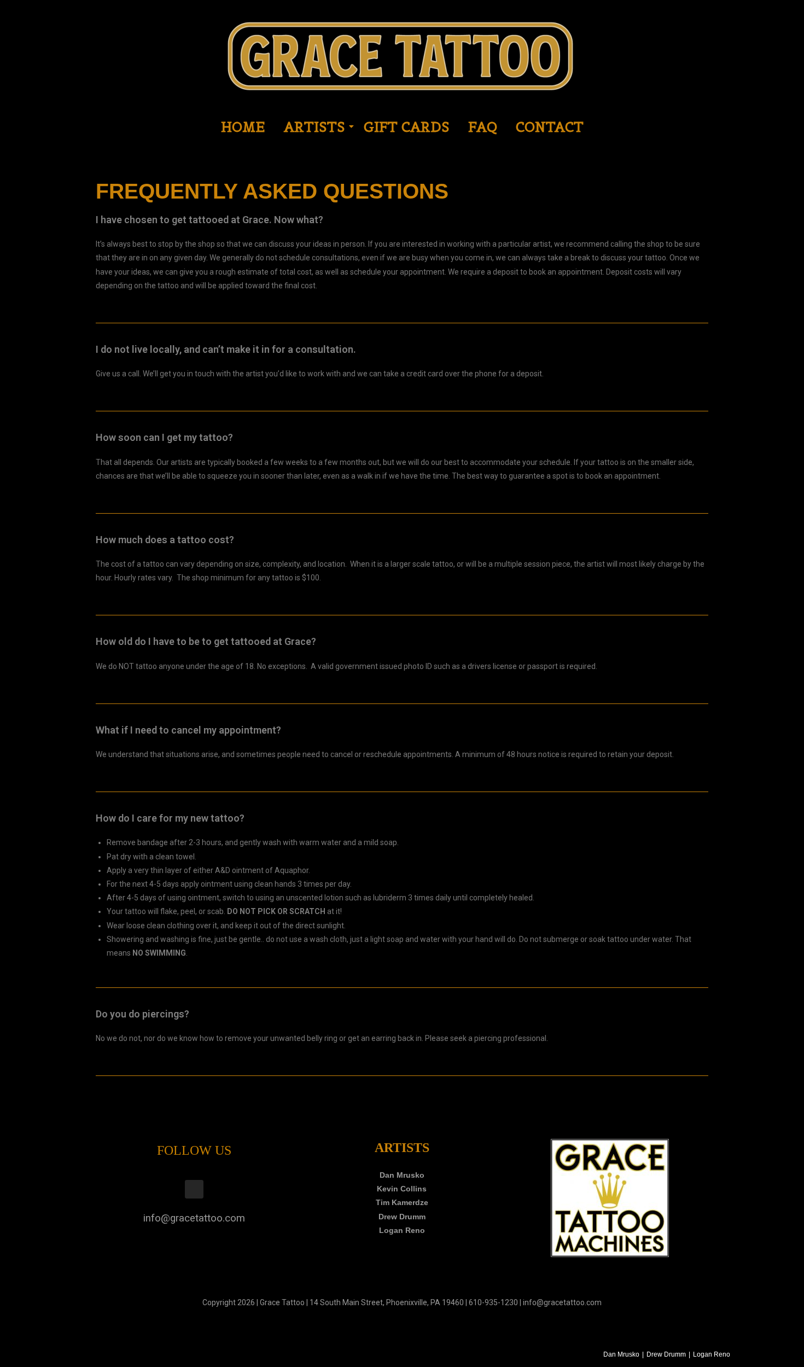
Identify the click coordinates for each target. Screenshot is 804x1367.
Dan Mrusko (402, 1175)
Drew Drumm (402, 1216)
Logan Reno (402, 1230)
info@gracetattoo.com (194, 1218)
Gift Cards (407, 127)
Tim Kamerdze (402, 1202)
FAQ (482, 127)
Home (243, 127)
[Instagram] (194, 1189)
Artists (314, 127)
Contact (550, 127)
